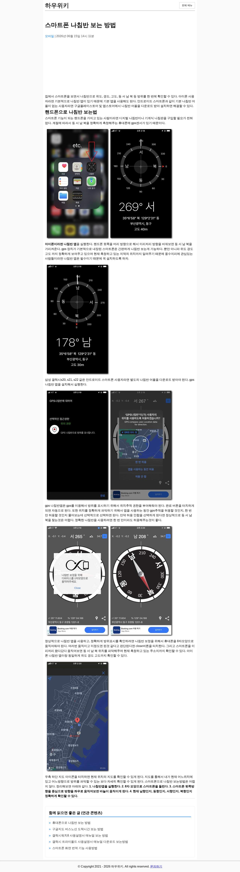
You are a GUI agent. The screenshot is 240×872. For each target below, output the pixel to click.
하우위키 (57, 5)
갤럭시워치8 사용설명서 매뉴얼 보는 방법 (80, 835)
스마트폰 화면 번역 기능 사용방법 (74, 848)
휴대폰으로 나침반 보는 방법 (71, 822)
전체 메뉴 (187, 5)
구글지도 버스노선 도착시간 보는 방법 (77, 829)
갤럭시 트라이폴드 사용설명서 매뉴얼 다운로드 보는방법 (90, 841)
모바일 (50, 36)
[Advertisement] (120, 67)
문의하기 (156, 866)
